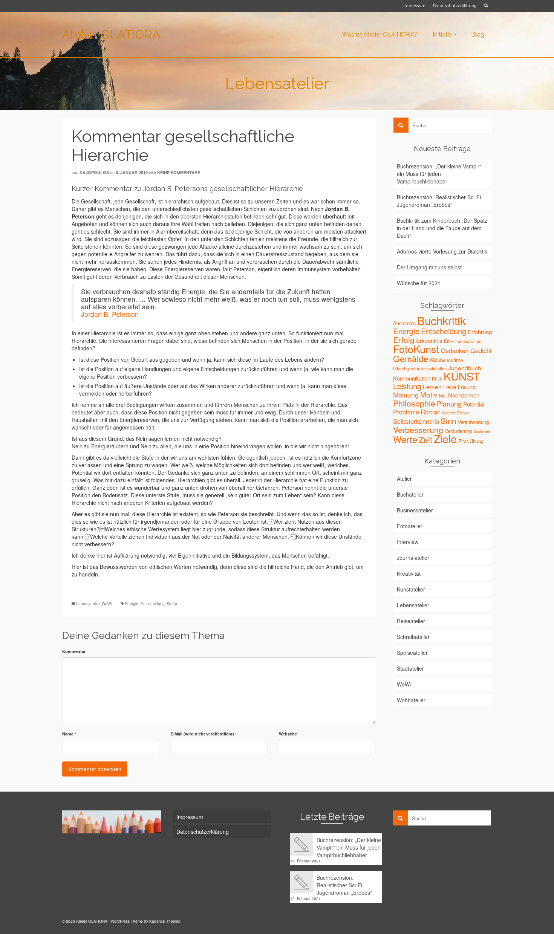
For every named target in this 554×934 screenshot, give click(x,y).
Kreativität (409, 573)
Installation (436, 368)
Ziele (445, 438)
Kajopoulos (94, 172)
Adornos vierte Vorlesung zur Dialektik (442, 251)
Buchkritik (441, 320)
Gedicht (481, 350)
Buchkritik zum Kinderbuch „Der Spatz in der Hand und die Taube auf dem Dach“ (442, 228)
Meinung (406, 394)
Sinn (448, 420)
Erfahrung (480, 332)
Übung (477, 441)
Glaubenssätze (446, 360)
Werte (172, 603)
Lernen (432, 386)
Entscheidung (153, 603)
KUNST (462, 376)
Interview (407, 542)
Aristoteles (404, 323)
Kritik (437, 378)
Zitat (463, 441)
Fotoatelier (409, 526)
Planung (449, 403)
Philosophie (414, 403)
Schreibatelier (413, 637)
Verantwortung (473, 421)
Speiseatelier (412, 652)
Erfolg (404, 339)
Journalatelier (413, 557)
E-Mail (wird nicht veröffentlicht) (203, 734)
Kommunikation (411, 378)
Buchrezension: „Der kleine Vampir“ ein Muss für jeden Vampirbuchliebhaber (439, 173)
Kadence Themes (164, 921)
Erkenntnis (429, 340)
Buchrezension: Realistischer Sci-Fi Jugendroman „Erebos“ (439, 200)
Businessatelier (415, 510)
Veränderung (458, 430)
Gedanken (455, 350)
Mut (443, 395)
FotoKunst (416, 348)
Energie (131, 603)
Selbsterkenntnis (416, 421)
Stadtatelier (410, 668)
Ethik (449, 341)
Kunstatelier (411, 589)
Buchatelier (410, 494)
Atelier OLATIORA (111, 34)
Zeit (425, 439)
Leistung (407, 386)
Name (69, 734)
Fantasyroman (468, 341)
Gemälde (411, 358)
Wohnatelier (411, 700)
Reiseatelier (411, 621)
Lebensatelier (87, 603)
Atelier (404, 478)
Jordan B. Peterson (110, 314)
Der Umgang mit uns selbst (429, 267)
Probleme (406, 412)
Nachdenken (463, 395)
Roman (431, 411)
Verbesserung (418, 429)
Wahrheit (481, 431)
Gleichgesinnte (409, 368)
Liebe (449, 387)
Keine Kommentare (178, 172)
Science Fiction (455, 413)
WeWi (107, 603)
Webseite (288, 734)
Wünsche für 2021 (419, 283)
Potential (473, 404)
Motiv (429, 394)
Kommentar (74, 651)
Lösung (467, 387)
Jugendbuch (464, 368)
